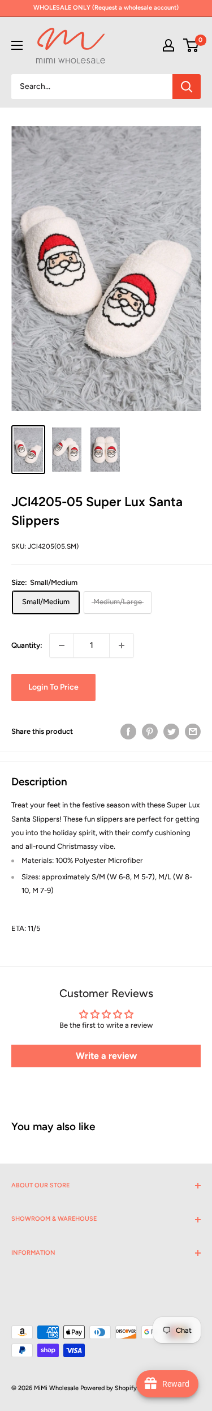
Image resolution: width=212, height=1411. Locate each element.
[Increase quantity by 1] (121, 645)
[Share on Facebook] (128, 731)
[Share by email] (193, 731)
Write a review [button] (106, 1055)
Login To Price (53, 687)
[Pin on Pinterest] (150, 731)
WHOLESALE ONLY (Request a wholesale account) (106, 7)
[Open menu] (17, 45)
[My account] (168, 45)
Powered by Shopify (108, 1388)
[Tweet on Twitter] (171, 731)
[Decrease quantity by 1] (61, 645)
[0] (191, 45)
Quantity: (26, 645)
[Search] (186, 86)
